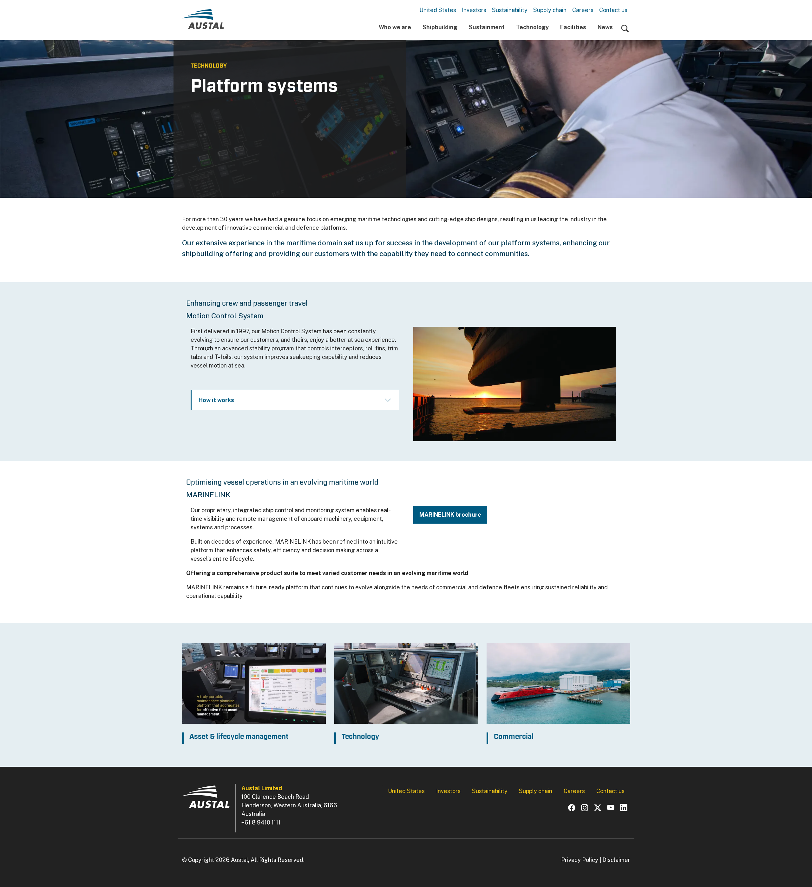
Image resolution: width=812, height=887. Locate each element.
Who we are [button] (395, 27)
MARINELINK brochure (450, 514)
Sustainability (509, 10)
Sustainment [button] (487, 27)
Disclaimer (616, 860)
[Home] (203, 22)
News (605, 27)
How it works (216, 400)
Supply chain (549, 10)
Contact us (613, 10)
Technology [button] (532, 27)
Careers (582, 10)
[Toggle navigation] (625, 28)
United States (437, 10)
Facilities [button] (573, 27)
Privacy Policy (579, 860)
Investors (474, 10)
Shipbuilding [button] (439, 27)
